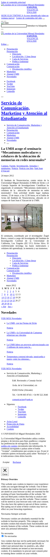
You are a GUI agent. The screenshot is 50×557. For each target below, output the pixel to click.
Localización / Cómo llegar (24, 56)
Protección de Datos (15, 424)
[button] (12, 51)
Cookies (10, 429)
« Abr (3, 306)
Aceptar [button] (5, 462)
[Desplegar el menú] (5, 21)
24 (11, 300)
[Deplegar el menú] (8, 143)
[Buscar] (2, 29)
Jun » (10, 306)
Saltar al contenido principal (13, 2)
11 (14, 294)
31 (11, 303)
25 (14, 300)
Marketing (11, 71)
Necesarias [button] (6, 514)
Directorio (16, 54)
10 (11, 294)
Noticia (15, 168)
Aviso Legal (12, 421)
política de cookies (9, 446)
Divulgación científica (22, 69)
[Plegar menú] (2, 96)
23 (8, 300)
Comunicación (13, 64)
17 (11, 297)
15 (5, 297)
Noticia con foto (26, 168)
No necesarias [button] (7, 533)
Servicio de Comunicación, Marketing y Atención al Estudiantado (24, 110)
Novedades (12, 76)
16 (8, 297)
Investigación (22, 166)
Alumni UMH (13, 74)
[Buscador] (43, 18)
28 (3, 303)
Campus (4, 166)
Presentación (12, 49)
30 (8, 303)
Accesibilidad (13, 426)
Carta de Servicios (20, 59)
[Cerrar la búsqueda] (2, 31)
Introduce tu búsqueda (37, 26)
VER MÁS (11, 318)
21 (3, 300)
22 (5, 300)
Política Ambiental (20, 61)
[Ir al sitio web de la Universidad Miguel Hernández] (22, 5)
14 (3, 297)
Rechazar (17, 462)
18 (14, 297)
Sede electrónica (12, 15)
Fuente (12, 166)
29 (5, 303)
